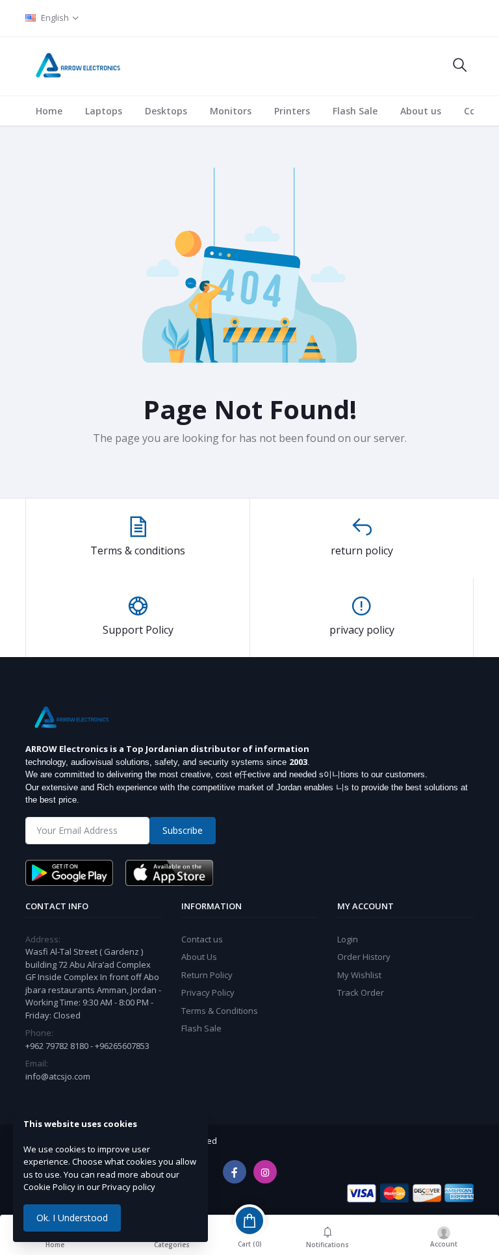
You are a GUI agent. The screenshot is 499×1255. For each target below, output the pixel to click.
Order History (363, 957)
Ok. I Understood (72, 1217)
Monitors (230, 111)
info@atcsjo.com (57, 1076)
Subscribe (182, 830)
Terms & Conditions (219, 1010)
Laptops (103, 111)
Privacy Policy (208, 992)
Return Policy (207, 975)
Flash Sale (355, 111)
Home (49, 111)
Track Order (360, 992)
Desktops (166, 111)
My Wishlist (359, 975)
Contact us (202, 939)
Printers (292, 111)
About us (420, 111)
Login (347, 939)
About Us (199, 957)
